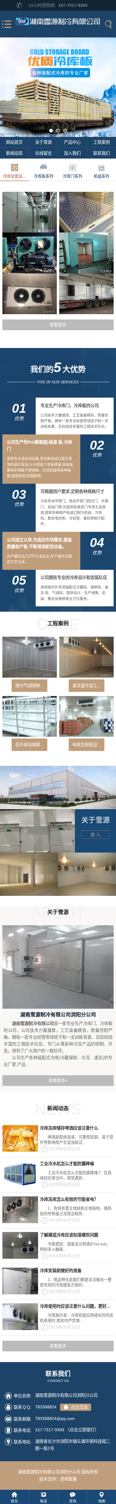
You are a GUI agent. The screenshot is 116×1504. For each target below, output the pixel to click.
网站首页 (14, 142)
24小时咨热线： (58, 5)
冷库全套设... (14, 176)
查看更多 (58, 324)
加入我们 (72, 153)
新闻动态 (14, 153)
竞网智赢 (68, 1479)
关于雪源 (43, 142)
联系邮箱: (23, 1419)
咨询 (72, 1501)
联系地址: (23, 1442)
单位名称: (23, 1396)
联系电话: (23, 1430)
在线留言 (43, 153)
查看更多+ (58, 1080)
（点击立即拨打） (67, 1430)
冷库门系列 (72, 176)
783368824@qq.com (55, 1418)
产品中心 (72, 142)
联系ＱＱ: (23, 1407)
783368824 (61, 1407)
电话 (43, 1501)
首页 (14, 1501)
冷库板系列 (43, 176)
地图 (101, 1501)
